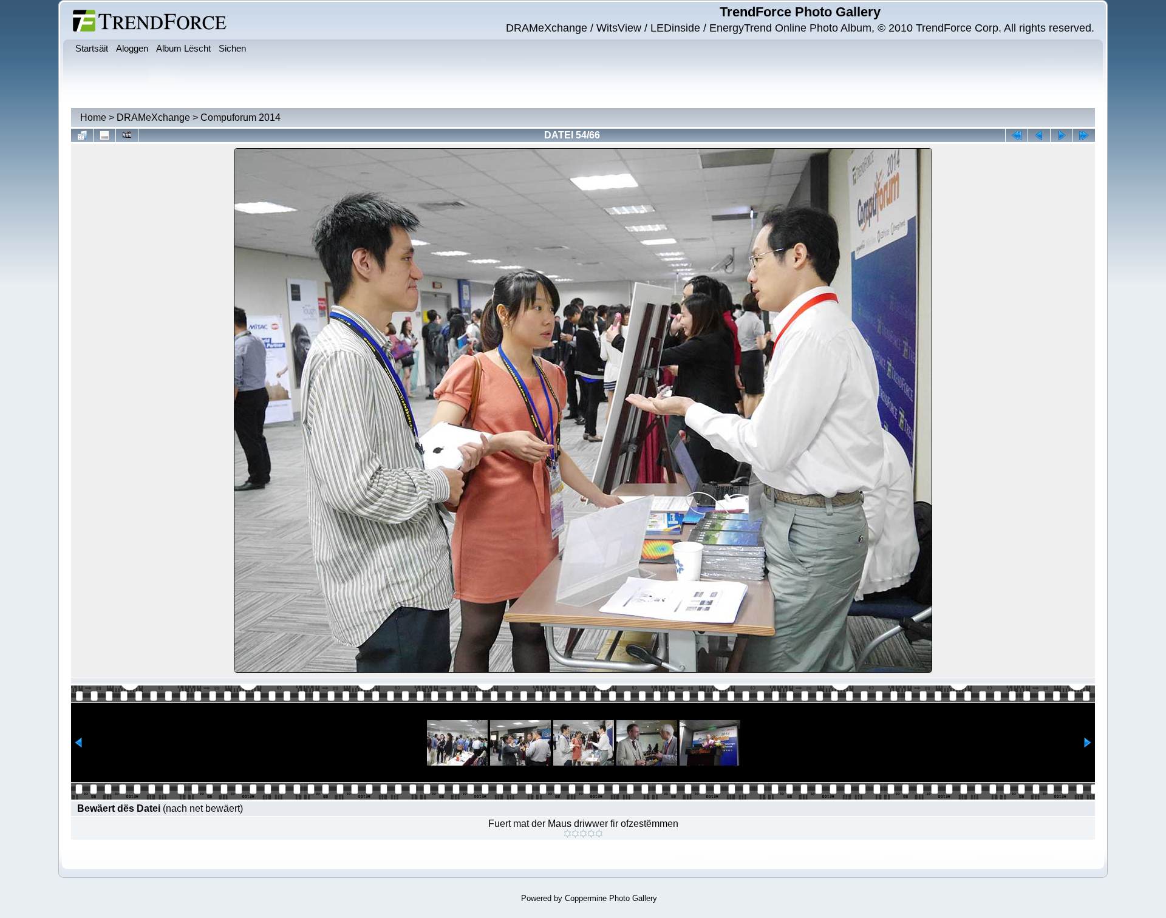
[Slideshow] (127, 135)
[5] (599, 833)
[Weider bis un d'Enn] (1084, 135)
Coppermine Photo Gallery (611, 898)
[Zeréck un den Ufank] (1017, 135)
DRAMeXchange (153, 117)
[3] (583, 833)
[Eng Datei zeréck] (1061, 135)
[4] (591, 833)
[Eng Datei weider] (1039, 135)
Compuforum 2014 (240, 117)
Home (93, 117)
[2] (575, 833)
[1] (567, 833)
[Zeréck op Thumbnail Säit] (82, 135)
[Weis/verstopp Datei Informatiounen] (104, 135)
